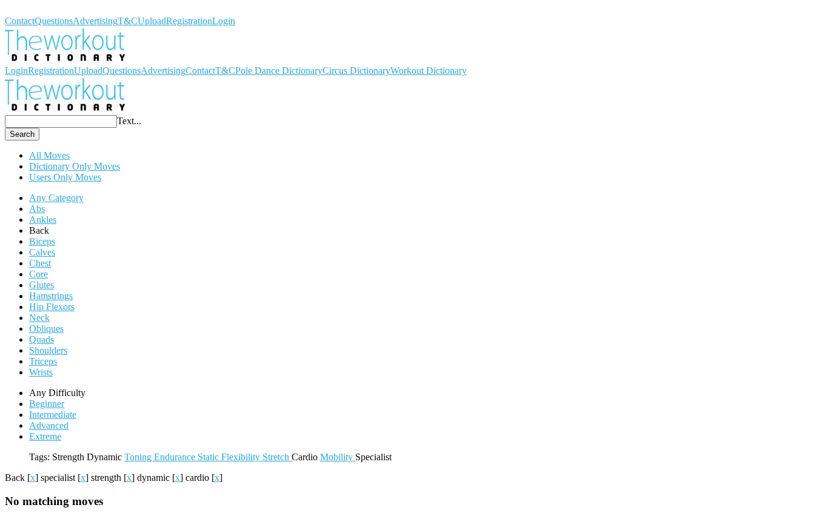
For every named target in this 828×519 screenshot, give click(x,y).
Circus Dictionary (356, 70)
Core (38, 274)
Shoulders (48, 350)
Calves (42, 252)
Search (22, 134)
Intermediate (52, 414)
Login (223, 21)
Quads (41, 339)
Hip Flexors (52, 307)
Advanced (48, 425)
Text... (129, 121)
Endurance (176, 457)
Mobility (337, 457)
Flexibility (241, 457)
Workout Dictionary (43, 10)
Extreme (45, 436)
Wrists (41, 372)
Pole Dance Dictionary (278, 70)
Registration (189, 21)
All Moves (49, 155)
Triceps (43, 361)
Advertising (95, 21)
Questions (54, 21)
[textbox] (61, 121)
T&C (128, 21)
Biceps (42, 241)
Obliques (46, 328)
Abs (37, 208)
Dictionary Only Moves (74, 166)
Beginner (46, 403)
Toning (139, 457)
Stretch (277, 457)
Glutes (41, 285)
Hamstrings (51, 296)
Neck (39, 317)
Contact (20, 21)
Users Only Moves (65, 177)
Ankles (42, 219)
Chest (40, 263)
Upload (152, 21)
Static (209, 457)
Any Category (56, 198)
